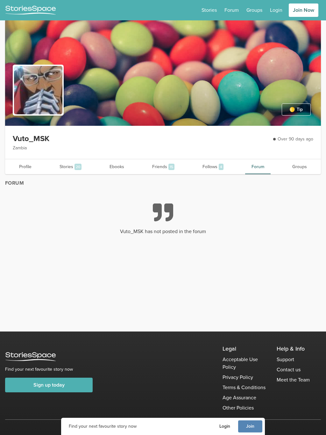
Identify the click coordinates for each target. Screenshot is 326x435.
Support (285, 359)
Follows (212, 166)
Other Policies (238, 407)
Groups (254, 10)
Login (224, 426)
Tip (300, 109)
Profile (25, 166)
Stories (209, 10)
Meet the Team (293, 379)
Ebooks (117, 166)
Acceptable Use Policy (240, 363)
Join (250, 426)
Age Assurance (239, 397)
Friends (162, 166)
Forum (231, 10)
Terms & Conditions (244, 387)
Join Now (303, 10)
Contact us (289, 369)
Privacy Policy (238, 377)
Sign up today (49, 385)
